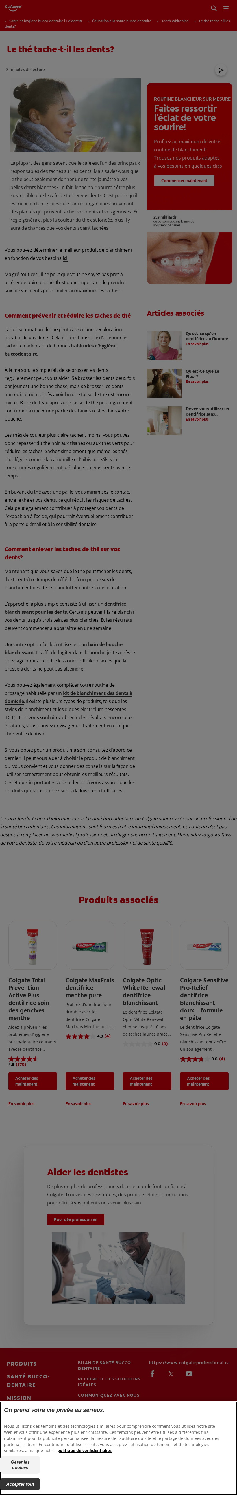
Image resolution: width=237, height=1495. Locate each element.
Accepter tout (20, 1484)
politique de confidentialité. (84, 1450)
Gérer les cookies (20, 1465)
